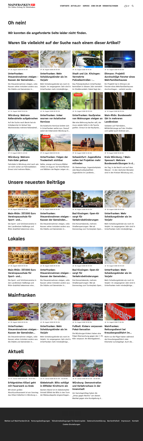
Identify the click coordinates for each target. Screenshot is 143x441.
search (132, 6)
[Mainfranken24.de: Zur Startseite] (21, 6)
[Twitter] (71, 413)
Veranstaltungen (110, 6)
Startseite (64, 6)
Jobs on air (96, 6)
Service (86, 6)
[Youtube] (78, 413)
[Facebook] (65, 413)
